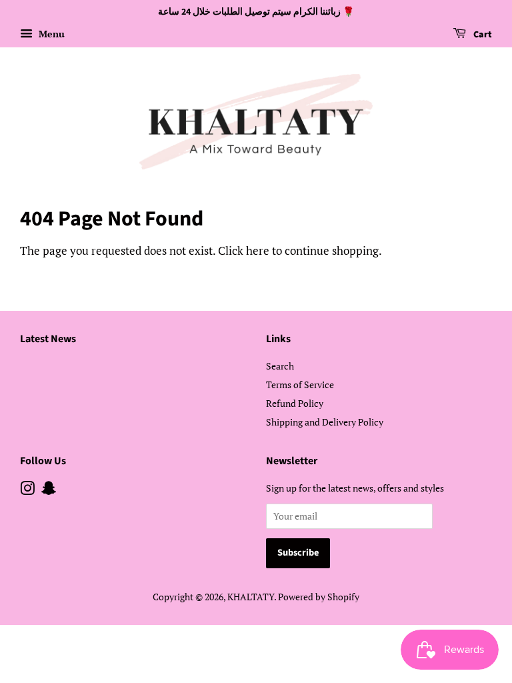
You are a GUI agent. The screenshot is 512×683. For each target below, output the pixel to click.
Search (280, 366)
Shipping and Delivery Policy (324, 422)
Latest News (48, 338)
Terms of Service (300, 384)
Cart (481, 34)
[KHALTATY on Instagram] (27, 490)
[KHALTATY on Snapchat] (48, 490)
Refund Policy (294, 403)
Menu (50, 33)
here (257, 250)
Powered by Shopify (318, 596)
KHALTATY (250, 596)
